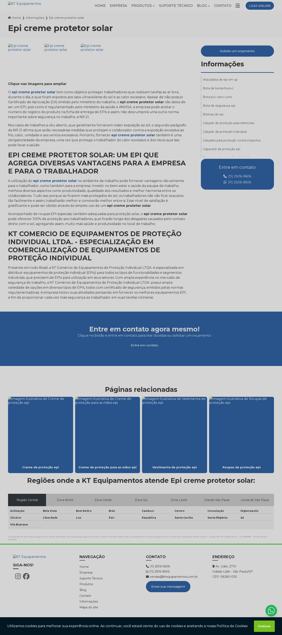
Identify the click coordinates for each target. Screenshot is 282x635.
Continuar (264, 626)
